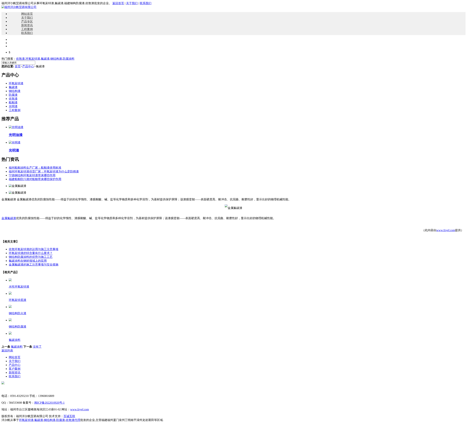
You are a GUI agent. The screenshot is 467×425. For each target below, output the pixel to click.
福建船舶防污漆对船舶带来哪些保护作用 (35, 179)
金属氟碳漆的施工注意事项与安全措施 (33, 264)
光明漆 (13, 106)
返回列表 (7, 350)
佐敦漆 (20, 58)
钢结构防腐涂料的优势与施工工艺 (31, 256)
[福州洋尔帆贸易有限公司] (18, 7)
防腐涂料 (68, 58)
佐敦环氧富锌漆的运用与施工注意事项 (33, 249)
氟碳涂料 (17, 346)
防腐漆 (13, 94)
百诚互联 (69, 416)
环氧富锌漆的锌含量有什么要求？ (31, 253)
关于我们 (132, 3)
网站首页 (27, 13)
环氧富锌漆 (33, 58)
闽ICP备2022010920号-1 (49, 402)
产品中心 (28, 66)
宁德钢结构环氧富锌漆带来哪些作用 (32, 175)
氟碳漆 (45, 58)
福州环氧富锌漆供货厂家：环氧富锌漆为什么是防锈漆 (44, 171)
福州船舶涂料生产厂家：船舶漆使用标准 (35, 167)
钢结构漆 (56, 58)
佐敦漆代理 (73, 420)
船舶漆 (13, 102)
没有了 (37, 346)
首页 (18, 66)
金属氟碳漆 (8, 218)
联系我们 (145, 3)
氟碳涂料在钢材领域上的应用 (28, 260)
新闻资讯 (27, 25)
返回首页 (118, 3)
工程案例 (27, 29)
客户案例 (14, 368)
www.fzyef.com (445, 230)
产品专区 (27, 21)
